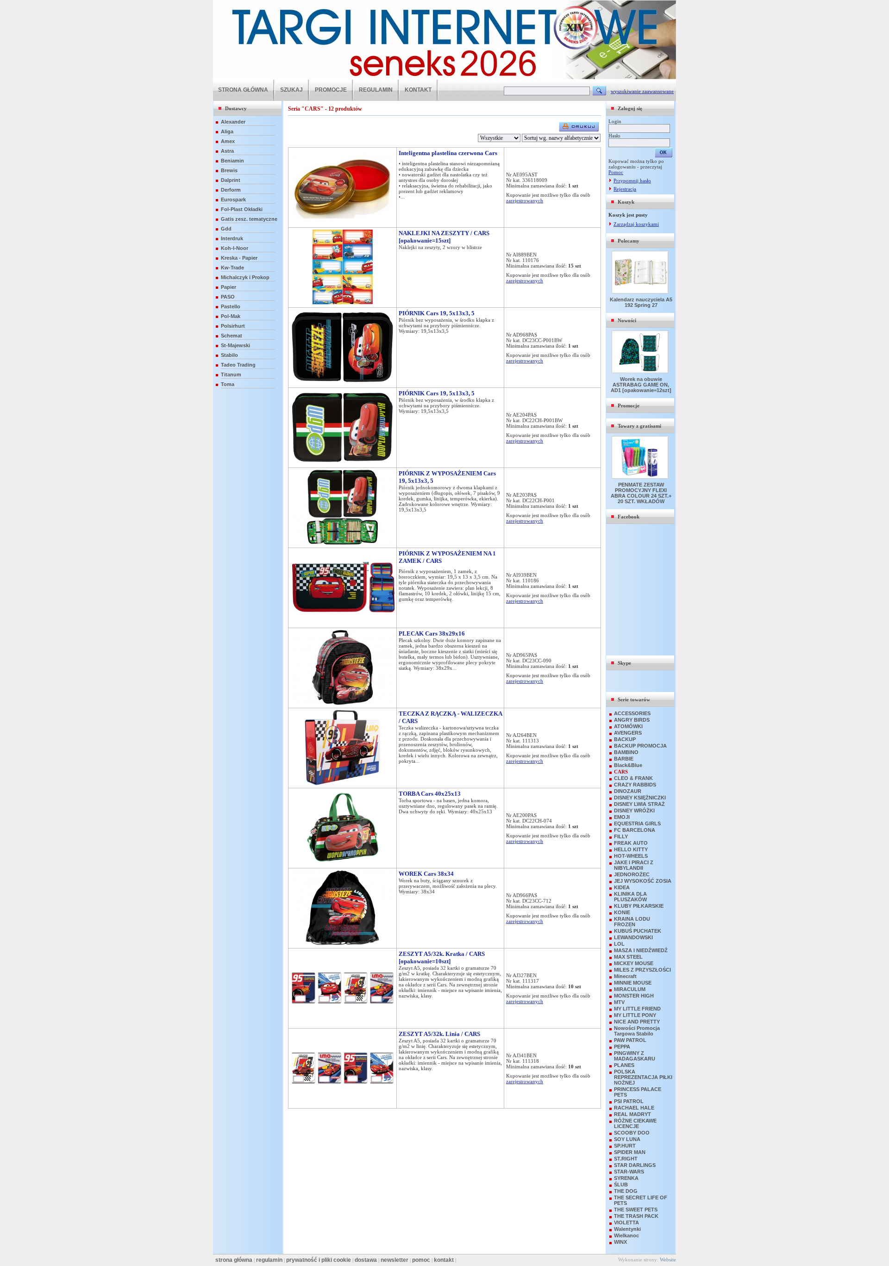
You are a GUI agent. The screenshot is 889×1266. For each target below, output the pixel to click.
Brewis (229, 170)
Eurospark (233, 199)
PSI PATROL (629, 1101)
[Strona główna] (444, 78)
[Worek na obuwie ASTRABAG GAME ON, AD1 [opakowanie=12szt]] (641, 371)
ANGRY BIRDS (632, 720)
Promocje (628, 405)
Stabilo (229, 355)
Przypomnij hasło (632, 180)
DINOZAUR (627, 791)
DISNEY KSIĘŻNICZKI (640, 797)
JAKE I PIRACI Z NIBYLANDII (633, 865)
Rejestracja (625, 189)
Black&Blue (628, 765)
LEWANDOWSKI (633, 937)
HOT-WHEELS (631, 856)
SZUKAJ (291, 90)
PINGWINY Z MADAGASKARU (634, 1055)
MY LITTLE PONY (635, 1015)
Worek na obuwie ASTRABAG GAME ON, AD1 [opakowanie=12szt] (641, 384)
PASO (228, 296)
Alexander (233, 122)
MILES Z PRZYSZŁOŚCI (642, 970)
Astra (227, 151)
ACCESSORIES (632, 713)
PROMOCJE (331, 90)
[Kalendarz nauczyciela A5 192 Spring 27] (641, 291)
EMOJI (622, 817)
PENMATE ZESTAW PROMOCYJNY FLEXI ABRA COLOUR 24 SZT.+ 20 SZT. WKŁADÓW (641, 493)
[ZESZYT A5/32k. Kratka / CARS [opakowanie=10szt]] (342, 1023)
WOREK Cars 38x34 (426, 873)
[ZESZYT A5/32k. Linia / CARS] (342, 1103)
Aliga (227, 131)
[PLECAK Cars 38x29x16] (342, 703)
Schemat (231, 335)
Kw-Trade (232, 267)
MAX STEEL (628, 957)
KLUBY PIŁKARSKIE (639, 906)
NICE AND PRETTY (637, 1021)
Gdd (226, 228)
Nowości (627, 320)
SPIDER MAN (629, 1152)
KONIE (622, 912)
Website (668, 1259)
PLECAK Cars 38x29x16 (432, 633)
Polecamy (628, 240)
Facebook (628, 516)
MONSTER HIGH (634, 995)
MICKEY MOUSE (633, 963)
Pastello (230, 306)
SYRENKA (626, 1178)
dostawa (366, 1260)
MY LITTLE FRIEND (637, 1008)
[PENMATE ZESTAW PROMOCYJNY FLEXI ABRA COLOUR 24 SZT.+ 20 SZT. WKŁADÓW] (641, 477)
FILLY (621, 836)
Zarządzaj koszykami (636, 224)
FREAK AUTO (631, 843)
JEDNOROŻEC (632, 874)
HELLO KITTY (631, 849)
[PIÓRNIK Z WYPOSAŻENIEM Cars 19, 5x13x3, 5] (342, 543)
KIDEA (622, 887)
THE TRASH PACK (636, 1216)
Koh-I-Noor (234, 248)
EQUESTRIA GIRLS (637, 823)
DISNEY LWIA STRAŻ (639, 804)
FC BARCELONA (634, 830)
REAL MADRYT (632, 1114)
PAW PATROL (630, 1040)
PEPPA (622, 1046)
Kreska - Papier (239, 258)
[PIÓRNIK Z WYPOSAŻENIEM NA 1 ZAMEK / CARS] (342, 623)
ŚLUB (621, 1184)
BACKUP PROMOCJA (640, 745)
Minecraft (625, 976)
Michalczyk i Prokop (245, 277)
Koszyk (626, 202)
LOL (619, 944)
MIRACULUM (629, 989)
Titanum (231, 374)
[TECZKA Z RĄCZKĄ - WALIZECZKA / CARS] (342, 783)
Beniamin (232, 160)
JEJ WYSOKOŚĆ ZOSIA (642, 881)
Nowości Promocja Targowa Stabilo (637, 1030)
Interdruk (232, 238)
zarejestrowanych (524, 200)
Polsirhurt (233, 326)
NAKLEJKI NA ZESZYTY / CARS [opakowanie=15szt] (444, 237)
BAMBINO (626, 752)
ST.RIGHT (626, 1158)
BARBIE (623, 758)
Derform (231, 190)
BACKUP (625, 739)
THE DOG (626, 1191)
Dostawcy (236, 108)
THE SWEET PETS (635, 1209)
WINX (620, 1242)
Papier (228, 287)
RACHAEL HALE (634, 1107)
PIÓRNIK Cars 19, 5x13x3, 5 (437, 313)
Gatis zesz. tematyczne (249, 219)
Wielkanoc (626, 1235)
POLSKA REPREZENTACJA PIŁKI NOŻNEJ (643, 1077)
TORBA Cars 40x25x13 (430, 793)
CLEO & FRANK (633, 778)
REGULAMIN (376, 90)
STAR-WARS (629, 1171)
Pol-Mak (230, 316)
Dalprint (230, 180)
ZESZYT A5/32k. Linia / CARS (439, 1033)
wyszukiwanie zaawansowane (642, 91)
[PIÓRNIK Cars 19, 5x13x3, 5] (342, 383)
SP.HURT (625, 1145)
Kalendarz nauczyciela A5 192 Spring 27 (641, 302)
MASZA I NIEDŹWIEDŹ (641, 950)
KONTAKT (418, 90)
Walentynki (627, 1229)
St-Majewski (235, 345)
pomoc (421, 1260)
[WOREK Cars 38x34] (342, 943)
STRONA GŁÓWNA (243, 90)
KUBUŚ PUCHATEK (637, 931)
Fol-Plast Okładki (242, 209)
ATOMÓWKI (628, 726)
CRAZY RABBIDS (635, 784)
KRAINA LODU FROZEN (632, 921)
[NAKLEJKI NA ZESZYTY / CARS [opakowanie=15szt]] (342, 303)
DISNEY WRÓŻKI (634, 810)
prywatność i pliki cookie (318, 1260)
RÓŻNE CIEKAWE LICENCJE (635, 1123)
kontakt (444, 1260)
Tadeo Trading (238, 365)
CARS (621, 771)
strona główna (233, 1260)
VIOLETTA (626, 1222)
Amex (228, 141)
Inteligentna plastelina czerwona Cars (448, 153)
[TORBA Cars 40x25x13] (342, 863)
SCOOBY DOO (632, 1132)
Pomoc (615, 172)
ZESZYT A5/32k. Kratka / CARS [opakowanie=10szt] (442, 957)
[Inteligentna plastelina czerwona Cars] (342, 222)
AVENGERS (628, 733)
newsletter (394, 1260)
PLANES (624, 1065)
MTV (619, 1002)
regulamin (269, 1260)
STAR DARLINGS (635, 1165)
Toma (227, 384)
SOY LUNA (627, 1139)
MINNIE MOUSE (632, 982)
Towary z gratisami (639, 426)
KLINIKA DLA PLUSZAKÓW (630, 896)
